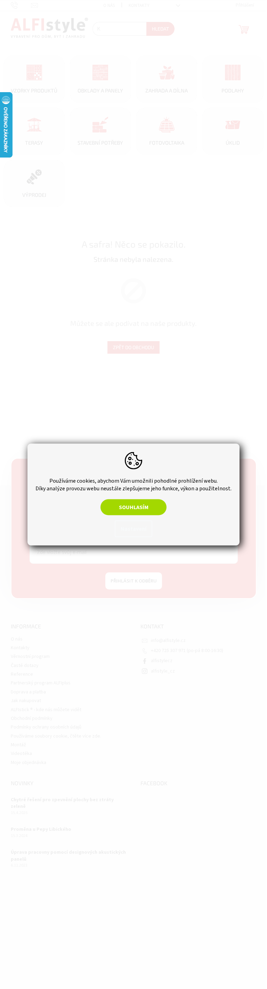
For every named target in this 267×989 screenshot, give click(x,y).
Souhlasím (131, 507)
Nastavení (131, 529)
